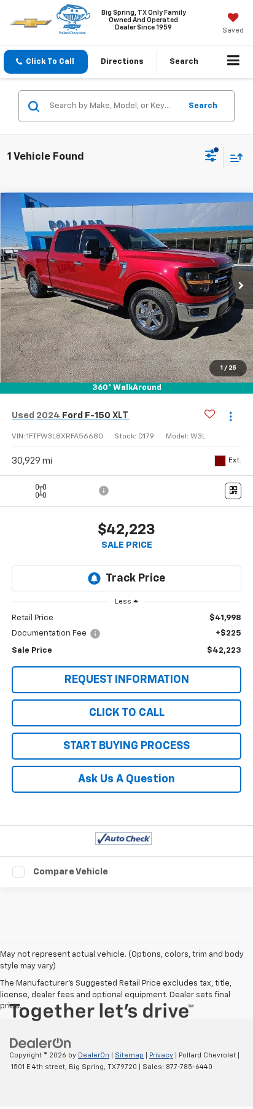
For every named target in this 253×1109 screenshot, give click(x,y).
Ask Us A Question (126, 779)
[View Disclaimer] (105, 491)
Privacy (161, 1055)
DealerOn (93, 1055)
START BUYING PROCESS (126, 746)
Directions (122, 62)
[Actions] (230, 416)
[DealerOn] (40, 1044)
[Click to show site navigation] (233, 62)
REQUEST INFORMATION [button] (126, 679)
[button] (46, 62)
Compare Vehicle (70, 871)
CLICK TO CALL (127, 712)
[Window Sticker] (233, 491)
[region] (127, 634)
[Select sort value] (233, 157)
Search (203, 106)
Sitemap (129, 1055)
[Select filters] (211, 157)
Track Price (135, 578)
